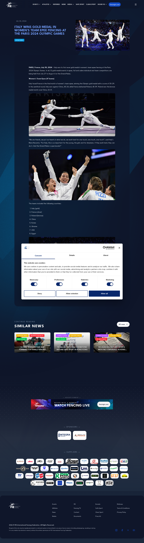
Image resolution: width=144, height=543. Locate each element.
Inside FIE (101, 4)
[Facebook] (122, 530)
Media (70, 4)
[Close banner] (119, 248)
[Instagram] (116, 530)
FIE (75, 504)
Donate (97, 504)
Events (35, 4)
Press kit (98, 516)
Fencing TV (77, 508)
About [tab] (105, 255)
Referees (56, 4)
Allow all (104, 293)
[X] (128, 530)
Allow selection (72, 293)
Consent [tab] (38, 256)
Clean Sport (91, 4)
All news (122, 324)
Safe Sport (80, 4)
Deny (40, 293)
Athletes (45, 4)
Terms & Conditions (123, 508)
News (64, 4)
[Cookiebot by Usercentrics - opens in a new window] (104, 248)
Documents (77, 516)
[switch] (59, 284)
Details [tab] (72, 255)
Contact (76, 512)
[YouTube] (134, 530)
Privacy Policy (121, 512)
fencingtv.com (115, 4)
